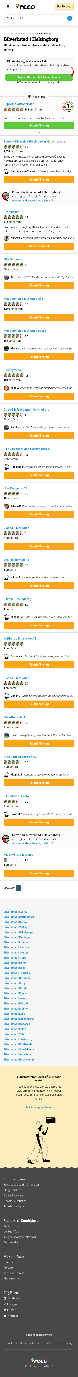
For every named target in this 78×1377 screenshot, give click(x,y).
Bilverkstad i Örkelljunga (18, 932)
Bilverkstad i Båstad (16, 1003)
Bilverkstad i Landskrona (19, 1018)
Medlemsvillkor (12, 1278)
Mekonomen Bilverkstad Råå (23, 298)
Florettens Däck (15, 717)
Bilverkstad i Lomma (16, 942)
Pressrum (9, 1267)
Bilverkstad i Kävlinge (17, 937)
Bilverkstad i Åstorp (15, 998)
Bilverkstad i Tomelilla (17, 973)
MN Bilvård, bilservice (18, 854)
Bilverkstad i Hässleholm (19, 1059)
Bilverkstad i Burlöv (15, 922)
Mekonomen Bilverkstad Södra (25, 331)
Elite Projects (13, 259)
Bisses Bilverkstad (16, 528)
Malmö (36, 1343)
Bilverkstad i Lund (14, 1013)
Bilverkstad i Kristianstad (19, 1044)
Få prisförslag (39, 125)
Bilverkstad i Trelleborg (18, 1039)
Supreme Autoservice (19, 104)
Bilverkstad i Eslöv (15, 1029)
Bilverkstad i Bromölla (17, 978)
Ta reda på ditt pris (14, 1206)
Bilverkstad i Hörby (15, 962)
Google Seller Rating (15, 1201)
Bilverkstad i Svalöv (15, 911)
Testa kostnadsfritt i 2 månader (21, 1184)
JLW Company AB (15, 488)
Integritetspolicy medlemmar (20, 1237)
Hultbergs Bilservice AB (20, 638)
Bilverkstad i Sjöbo (15, 957)
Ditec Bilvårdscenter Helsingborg (27, 409)
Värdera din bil (39, 246)
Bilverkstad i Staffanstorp (19, 916)
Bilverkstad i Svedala (16, 947)
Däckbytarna (12, 370)
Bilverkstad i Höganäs (17, 1023)
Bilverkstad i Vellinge (16, 927)
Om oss (8, 1262)
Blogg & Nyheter (13, 1190)
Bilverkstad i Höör (14, 967)
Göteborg (25, 1343)
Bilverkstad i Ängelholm (18, 1054)
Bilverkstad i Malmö (16, 1008)
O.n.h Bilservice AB (16, 559)
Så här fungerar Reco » (39, 1107)
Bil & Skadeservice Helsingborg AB (28, 449)
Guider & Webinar (13, 1195)
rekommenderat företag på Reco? (32, 200)
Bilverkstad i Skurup (16, 952)
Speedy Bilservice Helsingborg (25, 141)
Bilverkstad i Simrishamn (19, 1049)
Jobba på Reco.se (14, 1273)
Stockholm (12, 1343)
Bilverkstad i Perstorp (17, 988)
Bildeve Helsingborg (17, 599)
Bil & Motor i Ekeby (16, 796)
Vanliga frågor (12, 1231)
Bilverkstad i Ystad (15, 1034)
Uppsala (46, 1343)
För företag (64, 6)
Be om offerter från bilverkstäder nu (39, 77)
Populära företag (62, 1343)
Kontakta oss (11, 1226)
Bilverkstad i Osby (14, 983)
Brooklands (11, 212)
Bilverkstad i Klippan (16, 993)
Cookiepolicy (11, 1242)
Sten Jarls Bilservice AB (20, 757)
